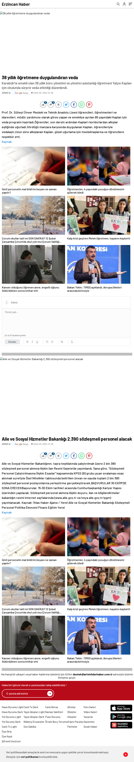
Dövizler (71, 712)
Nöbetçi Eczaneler (34, 721)
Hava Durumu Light (12, 707)
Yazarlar (88, 716)
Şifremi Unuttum (11, 741)
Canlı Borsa (51, 707)
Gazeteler (89, 721)
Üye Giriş (7, 731)
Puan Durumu (52, 716)
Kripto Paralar (75, 721)
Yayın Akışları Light (34, 712)
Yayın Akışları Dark (34, 716)
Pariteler (72, 726)
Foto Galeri (90, 707)
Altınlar (71, 707)
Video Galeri (90, 712)
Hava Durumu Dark (12, 712)
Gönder (12, 341)
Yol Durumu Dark (11, 721)
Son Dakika (30, 726)
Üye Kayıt (7, 736)
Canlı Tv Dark (31, 707)
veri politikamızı (29, 756)
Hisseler (72, 716)
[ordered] (47, 342)
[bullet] (52, 342)
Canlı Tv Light (9, 726)
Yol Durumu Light (11, 716)
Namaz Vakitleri (54, 712)
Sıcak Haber (90, 726)
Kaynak (7, 142)
